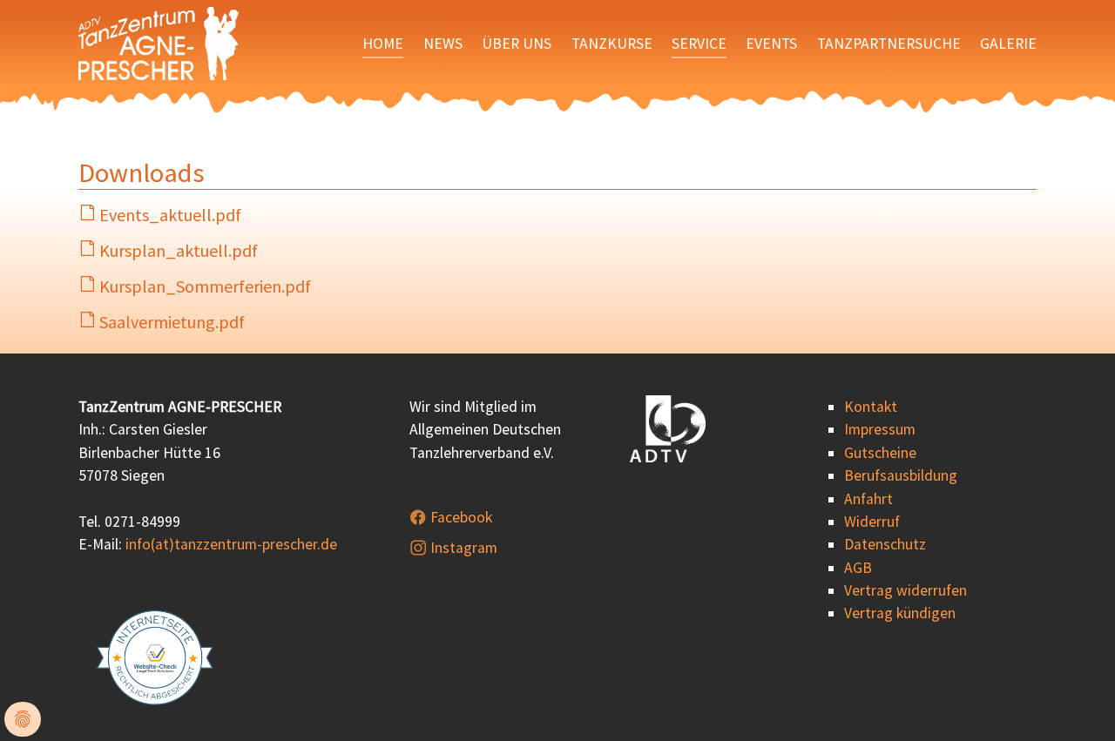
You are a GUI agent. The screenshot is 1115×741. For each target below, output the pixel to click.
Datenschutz (885, 544)
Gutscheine (880, 452)
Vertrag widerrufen (905, 590)
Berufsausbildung (900, 475)
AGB (858, 567)
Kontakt (870, 406)
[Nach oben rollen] (1074, 700)
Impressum (880, 429)
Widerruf (872, 521)
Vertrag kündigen (900, 613)
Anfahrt (868, 499)
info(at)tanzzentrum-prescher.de (231, 544)
